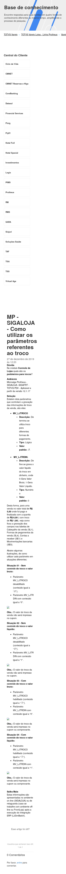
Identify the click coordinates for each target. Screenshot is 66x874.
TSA (8, 261)
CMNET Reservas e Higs (17, 83)
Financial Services (14, 113)
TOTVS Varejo (10, 34)
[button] (20, 834)
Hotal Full (10, 142)
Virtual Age (11, 281)
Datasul (9, 103)
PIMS (8, 182)
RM (7, 202)
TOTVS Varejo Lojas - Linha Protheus (39, 34)
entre (19, 862)
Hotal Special (12, 152)
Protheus (10, 192)
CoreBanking (12, 93)
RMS (8, 212)
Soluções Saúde (13, 241)
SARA (8, 221)
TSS (8, 271)
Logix (8, 172)
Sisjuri (9, 231)
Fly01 (8, 133)
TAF (7, 251)
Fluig (8, 123)
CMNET (9, 73)
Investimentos (12, 162)
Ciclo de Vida (12, 63)
